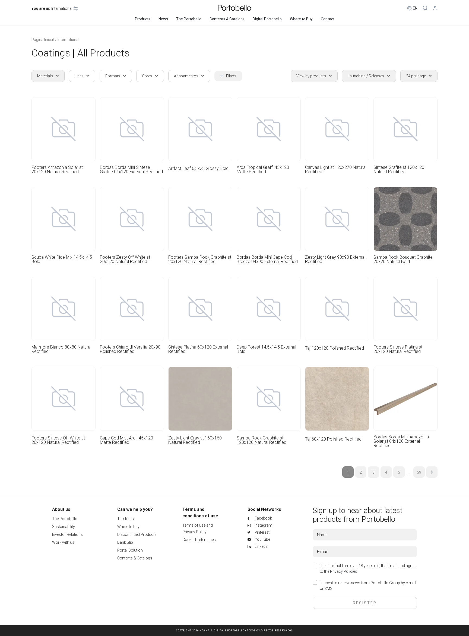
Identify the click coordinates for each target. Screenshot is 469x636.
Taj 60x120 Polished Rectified (333, 439)
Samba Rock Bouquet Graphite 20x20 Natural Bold (403, 259)
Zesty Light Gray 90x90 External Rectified (335, 259)
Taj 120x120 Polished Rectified (334, 348)
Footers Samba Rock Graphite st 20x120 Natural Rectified (199, 259)
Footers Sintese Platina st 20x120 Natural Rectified (397, 349)
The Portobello (64, 519)
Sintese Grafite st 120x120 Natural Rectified (398, 169)
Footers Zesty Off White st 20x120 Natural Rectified (125, 259)
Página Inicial (42, 39)
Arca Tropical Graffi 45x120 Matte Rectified (263, 169)
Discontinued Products (137, 534)
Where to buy (128, 526)
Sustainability (63, 526)
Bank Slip (125, 542)
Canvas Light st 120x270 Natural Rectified (335, 169)
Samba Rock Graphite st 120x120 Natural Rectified (261, 440)
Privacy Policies (343, 571)
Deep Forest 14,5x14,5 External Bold (266, 349)
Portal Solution (130, 550)
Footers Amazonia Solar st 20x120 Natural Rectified (57, 169)
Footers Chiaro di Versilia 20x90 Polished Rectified (130, 349)
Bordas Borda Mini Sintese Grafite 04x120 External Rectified (131, 169)
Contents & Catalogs (134, 558)
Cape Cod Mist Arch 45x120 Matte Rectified (126, 440)
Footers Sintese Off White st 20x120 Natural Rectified (58, 440)
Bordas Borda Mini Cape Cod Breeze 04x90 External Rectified (267, 259)
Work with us (63, 542)
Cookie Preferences (199, 539)
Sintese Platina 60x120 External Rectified (198, 349)
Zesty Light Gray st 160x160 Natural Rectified (195, 440)
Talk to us (125, 519)
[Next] (432, 472)
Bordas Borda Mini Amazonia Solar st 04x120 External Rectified (401, 441)
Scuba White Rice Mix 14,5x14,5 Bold (61, 259)
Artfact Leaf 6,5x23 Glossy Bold (198, 168)
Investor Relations (67, 534)
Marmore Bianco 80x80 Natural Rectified (61, 349)
